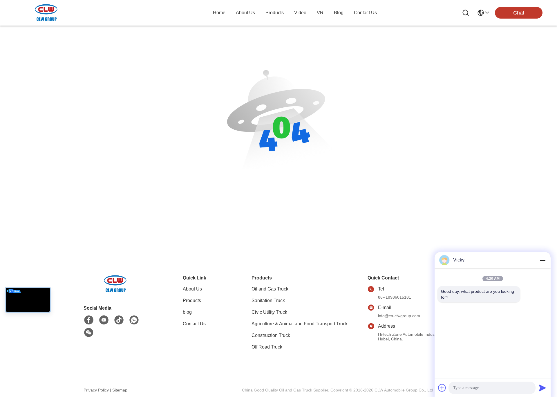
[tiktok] (119, 320)
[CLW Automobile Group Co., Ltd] (46, 12)
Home (219, 12)
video (300, 12)
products (274, 12)
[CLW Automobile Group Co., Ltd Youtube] (104, 320)
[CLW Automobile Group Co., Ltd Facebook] (89, 320)
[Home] (115, 290)
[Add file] (442, 387)
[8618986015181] (134, 320)
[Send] (542, 387)
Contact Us (194, 323)
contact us (365, 12)
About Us (192, 288)
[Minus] (542, 260)
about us (245, 12)
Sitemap (119, 390)
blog (338, 12)
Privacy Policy (96, 390)
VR (320, 12)
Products (192, 300)
